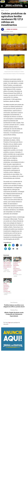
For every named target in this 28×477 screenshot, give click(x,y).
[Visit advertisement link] (14, 1)
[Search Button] (26, 5)
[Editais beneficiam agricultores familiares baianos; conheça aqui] (8, 280)
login (9, 322)
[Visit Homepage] (14, 5)
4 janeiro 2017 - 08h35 (8, 31)
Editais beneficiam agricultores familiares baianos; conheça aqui (7, 287)
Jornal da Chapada (11, 29)
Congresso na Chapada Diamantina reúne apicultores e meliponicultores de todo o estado (17, 267)
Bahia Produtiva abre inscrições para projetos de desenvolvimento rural (8, 265)
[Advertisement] (14, 414)
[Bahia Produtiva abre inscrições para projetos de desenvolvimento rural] (8, 259)
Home (2, 10)
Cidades (7, 10)
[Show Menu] (2, 5)
